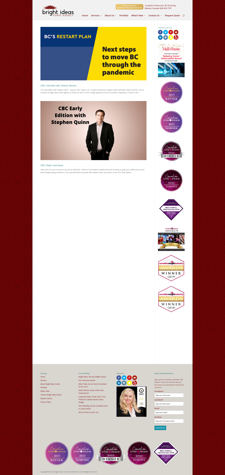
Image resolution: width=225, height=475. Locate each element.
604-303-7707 (165, 8)
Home (85, 16)
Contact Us (154, 16)
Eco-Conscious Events (87, 380)
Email (157, 408)
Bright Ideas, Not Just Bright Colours (92, 377)
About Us (109, 16)
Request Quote (172, 16)
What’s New (137, 16)
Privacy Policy (45, 402)
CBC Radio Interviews (51, 165)
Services (95, 16)
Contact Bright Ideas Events (51, 395)
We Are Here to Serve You (88, 412)
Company (157, 417)
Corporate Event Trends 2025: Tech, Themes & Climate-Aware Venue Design (92, 399)
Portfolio (123, 16)
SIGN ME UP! (160, 428)
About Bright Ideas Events (50, 384)
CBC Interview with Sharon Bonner (58, 85)
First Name (159, 391)
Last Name (158, 400)
